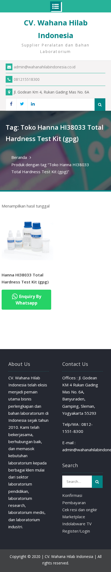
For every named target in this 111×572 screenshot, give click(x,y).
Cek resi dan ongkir (79, 509)
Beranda (19, 157)
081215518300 (27, 79)
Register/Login (76, 531)
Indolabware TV (77, 523)
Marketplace (73, 516)
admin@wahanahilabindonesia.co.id (44, 66)
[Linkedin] (32, 104)
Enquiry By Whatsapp (28, 299)
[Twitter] (21, 104)
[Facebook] (11, 104)
